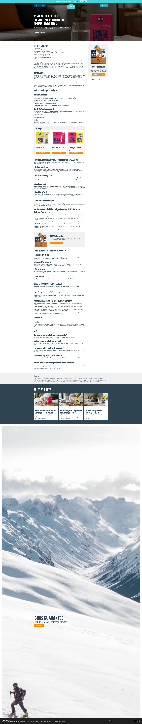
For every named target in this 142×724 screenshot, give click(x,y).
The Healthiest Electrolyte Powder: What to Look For (45, 51)
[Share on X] (97, 79)
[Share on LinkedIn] (99, 79)
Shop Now (42, 152)
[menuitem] (36, 5)
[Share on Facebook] (95, 79)
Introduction (37, 48)
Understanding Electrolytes (40, 49)
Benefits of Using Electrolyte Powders (42, 54)
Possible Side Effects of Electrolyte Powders (44, 57)
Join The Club (57, 242)
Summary (37, 58)
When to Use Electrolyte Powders (41, 55)
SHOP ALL (39, 625)
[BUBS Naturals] (71, 6)
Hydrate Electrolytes (48, 229)
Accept (136, 721)
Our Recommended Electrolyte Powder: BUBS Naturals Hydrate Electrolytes (50, 52)
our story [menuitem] (42, 5)
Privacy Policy (62, 721)
